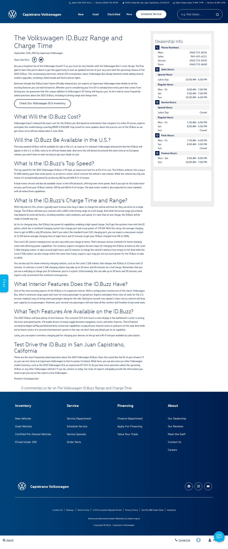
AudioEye (171, 510)
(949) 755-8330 (198, 60)
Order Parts (74, 442)
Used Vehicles (23, 426)
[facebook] (189, 486)
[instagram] (198, 486)
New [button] (81, 14)
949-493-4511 (199, 56)
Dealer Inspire (133, 518)
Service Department (79, 418)
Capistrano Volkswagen (51, 53)
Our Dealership (177, 418)
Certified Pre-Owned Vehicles (33, 434)
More (129, 15)
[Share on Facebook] (34, 59)
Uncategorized (31, 378)
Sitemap (70, 510)
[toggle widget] (219, 536)
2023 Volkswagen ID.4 (54, 365)
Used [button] (95, 14)
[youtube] (208, 486)
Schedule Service (77, 426)
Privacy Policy (131, 510)
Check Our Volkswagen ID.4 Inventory (42, 103)
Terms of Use (83, 510)
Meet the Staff (177, 434)
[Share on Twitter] (41, 59)
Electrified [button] (113, 14)
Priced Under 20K (26, 442)
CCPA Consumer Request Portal (107, 510)
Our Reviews (175, 426)
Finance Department (130, 418)
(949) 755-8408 (198, 64)
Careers (172, 450)
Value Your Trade (127, 434)
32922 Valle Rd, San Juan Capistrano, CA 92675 (147, 2)
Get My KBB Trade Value (153, 510)
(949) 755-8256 (198, 52)
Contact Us (174, 442)
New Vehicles (23, 418)
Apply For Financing (129, 426)
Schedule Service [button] (151, 14)
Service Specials (76, 434)
